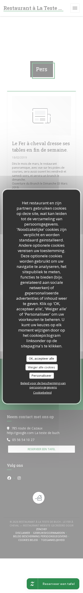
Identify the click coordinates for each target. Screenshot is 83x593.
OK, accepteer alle (41, 358)
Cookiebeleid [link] (42, 392)
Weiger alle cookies (41, 367)
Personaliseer (41, 375)
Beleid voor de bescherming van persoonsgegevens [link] (43, 385)
